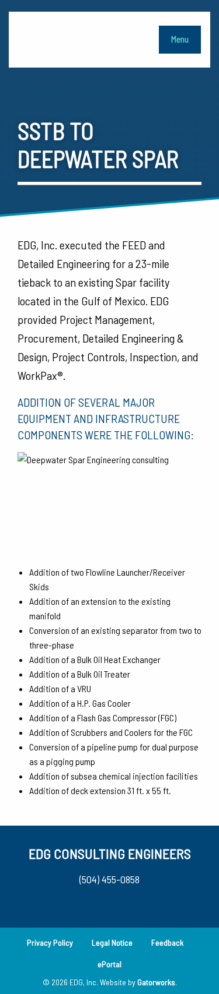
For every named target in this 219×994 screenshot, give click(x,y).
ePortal (109, 964)
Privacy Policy (50, 942)
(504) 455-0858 (109, 879)
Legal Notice (112, 942)
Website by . (138, 982)
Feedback (167, 942)
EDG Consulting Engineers (110, 853)
